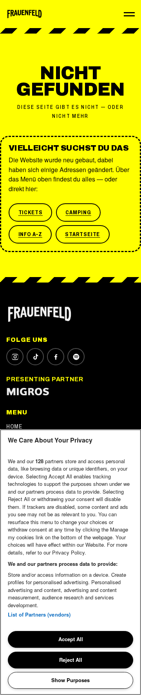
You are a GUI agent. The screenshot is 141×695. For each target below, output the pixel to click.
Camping (78, 212)
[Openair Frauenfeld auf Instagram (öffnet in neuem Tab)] (15, 356)
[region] (70, 562)
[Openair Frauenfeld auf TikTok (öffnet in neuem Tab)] (35, 356)
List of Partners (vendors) (39, 614)
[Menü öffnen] (129, 14)
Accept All (70, 639)
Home (14, 426)
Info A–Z (30, 234)
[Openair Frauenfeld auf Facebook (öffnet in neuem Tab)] (55, 356)
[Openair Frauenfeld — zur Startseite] (24, 14)
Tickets (30, 212)
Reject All (70, 659)
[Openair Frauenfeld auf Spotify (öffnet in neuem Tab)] (76, 356)
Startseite (82, 234)
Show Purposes (70, 680)
